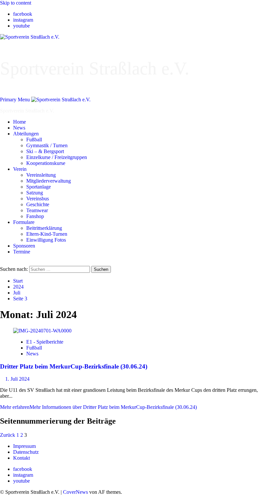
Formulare (23, 222)
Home (19, 122)
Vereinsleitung (41, 175)
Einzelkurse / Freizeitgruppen (56, 157)
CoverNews (75, 492)
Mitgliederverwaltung (48, 181)
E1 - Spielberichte (44, 342)
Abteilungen (26, 133)
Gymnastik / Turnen (47, 145)
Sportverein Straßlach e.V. (94, 68)
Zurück (7, 435)
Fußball (34, 139)
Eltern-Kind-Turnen (46, 234)
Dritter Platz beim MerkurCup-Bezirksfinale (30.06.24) (73, 366)
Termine (21, 251)
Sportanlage (38, 187)
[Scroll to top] (2, 498)
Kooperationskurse (45, 163)
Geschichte (37, 204)
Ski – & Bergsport (45, 151)
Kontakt (21, 458)
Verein (20, 169)
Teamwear (37, 210)
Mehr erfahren (98, 407)
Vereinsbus (37, 198)
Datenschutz (26, 452)
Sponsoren (24, 246)
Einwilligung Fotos (46, 240)
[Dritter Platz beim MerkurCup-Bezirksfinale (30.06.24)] (42, 330)
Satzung (34, 192)
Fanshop (35, 216)
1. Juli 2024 (17, 379)
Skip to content (15, 3)
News (19, 127)
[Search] (2, 263)
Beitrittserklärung (44, 228)
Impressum (24, 446)
